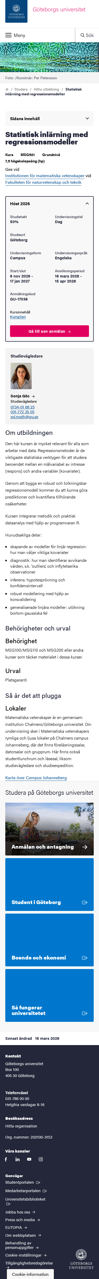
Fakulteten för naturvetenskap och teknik (43, 182)
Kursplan (18, 316)
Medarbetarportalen (26, 1190)
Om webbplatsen (21, 1235)
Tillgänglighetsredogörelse (29, 1263)
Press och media (20, 1219)
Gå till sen (48, 331)
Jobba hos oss (18, 1212)
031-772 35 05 (22, 411)
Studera (21, 89)
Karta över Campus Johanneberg (36, 777)
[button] (37, 35)
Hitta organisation (21, 1125)
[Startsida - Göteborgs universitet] (81, 1259)
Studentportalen (23, 1182)
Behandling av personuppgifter (20, 1245)
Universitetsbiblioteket (29, 1199)
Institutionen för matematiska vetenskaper (44, 175)
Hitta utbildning (46, 89)
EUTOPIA (14, 1227)
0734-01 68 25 (23, 407)
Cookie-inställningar (24, 1255)
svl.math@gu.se (24, 416)
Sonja (21, 395)
